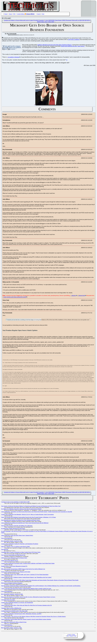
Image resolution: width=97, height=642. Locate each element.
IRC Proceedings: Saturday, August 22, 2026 (12, 594)
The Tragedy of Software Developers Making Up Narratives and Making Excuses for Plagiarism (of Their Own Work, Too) (30, 506)
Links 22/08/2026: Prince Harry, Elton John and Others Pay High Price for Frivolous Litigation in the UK (26, 605)
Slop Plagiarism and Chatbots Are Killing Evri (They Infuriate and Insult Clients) (20, 520)
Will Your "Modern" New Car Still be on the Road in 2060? (15, 546)
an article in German (13, 57)
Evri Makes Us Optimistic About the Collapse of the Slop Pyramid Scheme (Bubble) (21, 509)
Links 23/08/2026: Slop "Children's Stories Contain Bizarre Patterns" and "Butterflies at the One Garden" (26, 577)
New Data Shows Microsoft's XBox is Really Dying (13, 622)
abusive (74, 295)
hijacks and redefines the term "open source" (73, 46)
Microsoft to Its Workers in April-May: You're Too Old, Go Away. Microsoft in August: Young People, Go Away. (28, 597)
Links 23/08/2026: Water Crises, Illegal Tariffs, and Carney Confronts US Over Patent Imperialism (24, 574)
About (10, 14)
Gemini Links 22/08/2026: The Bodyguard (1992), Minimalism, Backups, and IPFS (21, 613)
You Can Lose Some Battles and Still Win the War (13, 555)
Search (38, 14)
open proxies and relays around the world (15, 297)
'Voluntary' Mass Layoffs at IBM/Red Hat (11, 608)
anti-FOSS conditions (74, 39)
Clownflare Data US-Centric (8, 599)
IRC (14, 14)
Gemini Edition (20, 14)
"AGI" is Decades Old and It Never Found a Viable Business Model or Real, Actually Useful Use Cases (26, 588)
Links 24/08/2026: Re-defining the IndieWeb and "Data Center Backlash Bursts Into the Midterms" (25, 523)
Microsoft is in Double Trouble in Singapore (11, 583)
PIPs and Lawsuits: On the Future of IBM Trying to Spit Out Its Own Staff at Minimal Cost (23, 569)
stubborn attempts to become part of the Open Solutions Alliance (54, 44)
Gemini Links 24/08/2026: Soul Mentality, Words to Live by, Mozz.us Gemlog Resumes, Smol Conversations (27, 514)
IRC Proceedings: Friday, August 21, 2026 (11, 627)
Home (5, 14)
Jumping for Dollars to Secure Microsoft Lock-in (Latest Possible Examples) (24, 20)
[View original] (48, 104)
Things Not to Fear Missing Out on (9, 560)
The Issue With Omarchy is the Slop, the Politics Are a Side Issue (16, 525)
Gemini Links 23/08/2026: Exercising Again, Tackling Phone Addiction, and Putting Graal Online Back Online (27, 563)
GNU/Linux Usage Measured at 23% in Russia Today (14, 557)
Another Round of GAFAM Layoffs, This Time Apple (14, 611)
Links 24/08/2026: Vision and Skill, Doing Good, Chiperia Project (17, 535)
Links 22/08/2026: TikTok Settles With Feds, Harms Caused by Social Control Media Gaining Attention (26, 619)
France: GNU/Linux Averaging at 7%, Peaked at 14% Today (15, 571)
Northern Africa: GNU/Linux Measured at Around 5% (14, 566)
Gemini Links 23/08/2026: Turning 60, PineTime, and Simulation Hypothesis (19, 543)
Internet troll (82, 295)
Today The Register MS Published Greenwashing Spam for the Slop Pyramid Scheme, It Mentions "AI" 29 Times (28, 517)
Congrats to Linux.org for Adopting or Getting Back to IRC (15, 501)
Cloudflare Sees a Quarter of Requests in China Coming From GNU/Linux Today (20, 552)
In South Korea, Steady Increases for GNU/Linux (13, 528)
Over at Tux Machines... (7, 538)
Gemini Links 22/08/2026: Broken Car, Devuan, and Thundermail (17, 602)
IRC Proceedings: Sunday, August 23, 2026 (11, 541)
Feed (43, 14)
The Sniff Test (4, 549)
